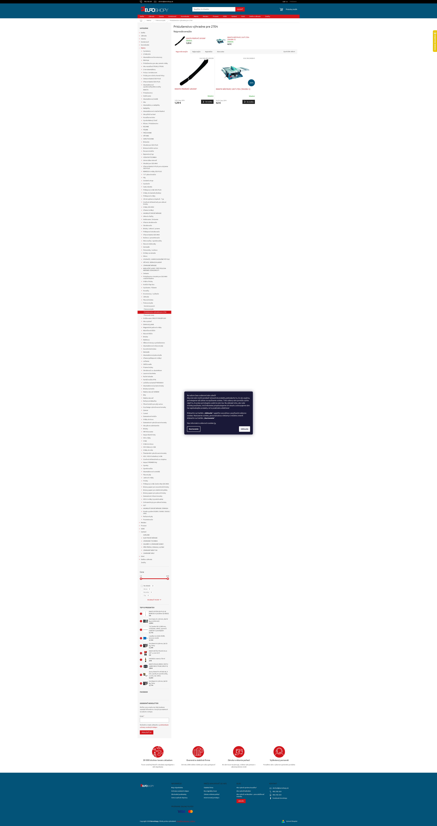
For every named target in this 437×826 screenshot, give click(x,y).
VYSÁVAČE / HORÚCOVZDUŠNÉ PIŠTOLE (156, 259)
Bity (144, 395)
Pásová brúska (148, 300)
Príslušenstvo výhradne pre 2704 (155, 312)
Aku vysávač (147, 321)
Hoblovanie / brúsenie (150, 219)
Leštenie (146, 361)
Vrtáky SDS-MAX (148, 207)
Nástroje (146, 60)
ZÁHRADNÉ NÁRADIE (150, 265)
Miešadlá (146, 352)
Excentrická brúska (149, 349)
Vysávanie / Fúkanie (150, 288)
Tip (146, 595)
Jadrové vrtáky (148, 478)
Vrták (145, 441)
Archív (241, 801)
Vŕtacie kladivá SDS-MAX (151, 235)
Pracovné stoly (149, 315)
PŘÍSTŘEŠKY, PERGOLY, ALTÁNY (153, 547)
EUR (284, 2)
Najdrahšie (208, 52)
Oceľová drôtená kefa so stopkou (154, 459)
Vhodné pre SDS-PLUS (150, 145)
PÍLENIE (145, 130)
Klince (145, 256)
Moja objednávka (177, 788)
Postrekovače (148, 520)
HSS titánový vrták (149, 447)
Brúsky (145, 429)
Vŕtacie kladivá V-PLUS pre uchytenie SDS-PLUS (155, 167)
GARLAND (146, 535)
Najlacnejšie (196, 52)
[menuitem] (142, 16)
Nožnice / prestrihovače (151, 238)
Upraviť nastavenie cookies (185, 821)
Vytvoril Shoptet (291, 821)
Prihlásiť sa (146, 732)
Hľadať (240, 9)
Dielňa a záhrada (146, 559)
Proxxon (143, 526)
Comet (145, 413)
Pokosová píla (148, 303)
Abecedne (220, 52)
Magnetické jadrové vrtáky (152, 327)
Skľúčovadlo (147, 364)
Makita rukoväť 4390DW (151, 392)
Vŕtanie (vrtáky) (148, 210)
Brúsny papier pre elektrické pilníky (155, 490)
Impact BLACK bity (149, 435)
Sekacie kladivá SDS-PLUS (152, 79)
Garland (143, 532)
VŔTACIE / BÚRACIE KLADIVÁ (152, 262)
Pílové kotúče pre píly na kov (153, 404)
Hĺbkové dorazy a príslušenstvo (154, 343)
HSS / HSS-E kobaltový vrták (152, 456)
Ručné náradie (148, 376)
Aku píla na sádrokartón (151, 426)
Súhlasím (244, 429)
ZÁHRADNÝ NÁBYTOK (150, 550)
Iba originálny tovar (210, 791)
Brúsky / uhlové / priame (151, 228)
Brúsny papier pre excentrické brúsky (156, 487)
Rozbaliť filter (153, 600)
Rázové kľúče (148, 334)
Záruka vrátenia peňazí (211, 794)
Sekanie (146, 273)
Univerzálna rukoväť (150, 160)
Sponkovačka (148, 468)
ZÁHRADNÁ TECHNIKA (150, 541)
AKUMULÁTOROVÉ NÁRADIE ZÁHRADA (155, 508)
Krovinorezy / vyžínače (151, 294)
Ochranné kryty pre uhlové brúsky (154, 502)
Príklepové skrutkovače (151, 232)
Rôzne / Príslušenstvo (150, 123)
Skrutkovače (147, 225)
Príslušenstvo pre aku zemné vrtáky (155, 63)
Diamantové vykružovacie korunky (155, 422)
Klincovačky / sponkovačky (152, 241)
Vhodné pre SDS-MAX (150, 163)
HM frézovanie (148, 432)
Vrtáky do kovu (148, 419)
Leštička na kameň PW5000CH (153, 383)
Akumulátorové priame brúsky (153, 386)
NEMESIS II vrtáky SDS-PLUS (152, 171)
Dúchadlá (146, 247)
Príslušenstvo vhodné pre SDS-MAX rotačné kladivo (155, 277)
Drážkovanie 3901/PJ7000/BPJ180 (154, 318)
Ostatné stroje (148, 181)
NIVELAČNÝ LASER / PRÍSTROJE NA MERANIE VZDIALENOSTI (154, 269)
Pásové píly (147, 475)
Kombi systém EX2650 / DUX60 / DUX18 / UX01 (156, 512)
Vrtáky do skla (148, 450)
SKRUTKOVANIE (148, 139)
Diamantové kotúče (150, 416)
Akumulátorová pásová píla (152, 355)
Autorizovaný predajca (211, 798)
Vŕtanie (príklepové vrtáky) (152, 358)
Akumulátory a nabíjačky (151, 105)
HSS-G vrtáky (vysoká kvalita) (153, 499)
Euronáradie (145, 45)
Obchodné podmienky (178, 794)
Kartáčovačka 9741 (149, 380)
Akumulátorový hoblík (150, 99)
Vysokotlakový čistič (150, 120)
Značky (143, 562)
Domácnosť (145, 42)
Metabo (143, 522)
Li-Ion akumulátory (149, 69)
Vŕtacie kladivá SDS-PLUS (151, 82)
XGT (144, 505)
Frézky (145, 481)
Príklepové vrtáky (149, 196)
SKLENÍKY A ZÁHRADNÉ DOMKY (153, 544)
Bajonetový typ (148, 154)
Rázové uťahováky (149, 244)
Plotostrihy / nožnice (150, 250)
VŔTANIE (146, 136)
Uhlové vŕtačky (148, 216)
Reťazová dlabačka (149, 401)
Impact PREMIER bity (150, 462)
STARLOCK (147, 54)
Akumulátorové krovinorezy (152, 57)
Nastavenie (193, 429)
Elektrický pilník (148, 324)
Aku (144, 102)
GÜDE (143, 529)
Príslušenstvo (148, 93)
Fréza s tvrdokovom (150, 73)
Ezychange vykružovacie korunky (154, 407)
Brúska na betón (148, 389)
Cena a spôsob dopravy (179, 798)
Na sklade (148, 586)
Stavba (143, 39)
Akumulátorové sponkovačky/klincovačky (152, 86)
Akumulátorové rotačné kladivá (154, 111)
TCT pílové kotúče (149, 174)
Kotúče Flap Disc (149, 284)
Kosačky (146, 291)
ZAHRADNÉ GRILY (148, 553)
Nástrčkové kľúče (149, 330)
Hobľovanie (147, 96)
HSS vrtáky (147, 438)
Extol (142, 556)
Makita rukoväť (148, 398)
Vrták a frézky (148, 281)
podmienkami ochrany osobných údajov (154, 726)
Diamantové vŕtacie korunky (152, 496)
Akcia (147, 589)
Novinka (148, 592)
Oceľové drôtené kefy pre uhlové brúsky (154, 203)
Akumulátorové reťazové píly (153, 346)
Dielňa (143, 33)
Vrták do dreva (148, 444)
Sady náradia (147, 187)
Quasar (145, 410)
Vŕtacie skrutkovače (150, 222)
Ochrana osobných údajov (180, 791)
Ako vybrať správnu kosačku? (246, 788)
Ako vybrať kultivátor (243, 791)
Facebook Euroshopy (280, 798)
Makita (143, 48)
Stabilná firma (208, 788)
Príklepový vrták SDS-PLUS (152, 190)
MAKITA (145, 90)
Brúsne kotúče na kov (150, 148)
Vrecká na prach (149, 306)
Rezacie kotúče (148, 151)
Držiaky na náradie (149, 253)
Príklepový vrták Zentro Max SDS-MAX (156, 484)
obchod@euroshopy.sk (281, 788)
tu (215, 423)
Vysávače (146, 184)
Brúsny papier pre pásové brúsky (154, 493)
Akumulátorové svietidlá (151, 472)
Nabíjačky (146, 108)
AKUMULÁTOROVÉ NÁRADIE (152, 213)
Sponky (145, 465)
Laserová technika (149, 373)
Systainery (147, 51)
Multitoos (146, 340)
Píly (144, 178)
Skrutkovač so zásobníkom (152, 370)
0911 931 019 (277, 791)
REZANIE (146, 127)
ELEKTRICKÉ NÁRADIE (150, 538)
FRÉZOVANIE (147, 133)
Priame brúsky (148, 367)
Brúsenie (146, 142)
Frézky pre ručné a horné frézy (153, 75)
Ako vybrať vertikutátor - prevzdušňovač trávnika (250, 795)
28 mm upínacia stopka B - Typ (153, 199)
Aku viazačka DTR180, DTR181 (153, 66)
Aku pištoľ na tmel (149, 114)
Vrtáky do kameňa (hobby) (152, 193)
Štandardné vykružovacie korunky (155, 453)
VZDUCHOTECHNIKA (150, 157)
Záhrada (144, 36)
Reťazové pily (148, 516)
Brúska (145, 337)
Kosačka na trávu (149, 117)
